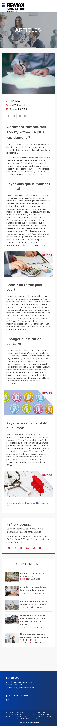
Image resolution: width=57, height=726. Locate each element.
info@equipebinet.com (24, 688)
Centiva (34, 723)
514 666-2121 (16, 685)
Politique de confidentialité (17, 716)
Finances (14, 101)
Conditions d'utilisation (41, 716)
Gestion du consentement (28, 718)
